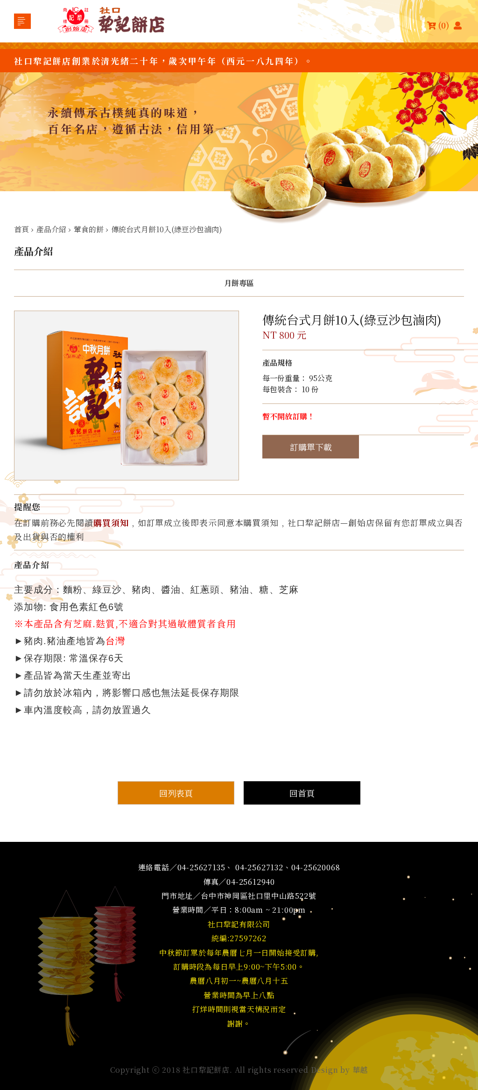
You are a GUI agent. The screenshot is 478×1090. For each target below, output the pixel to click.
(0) (443, 25)
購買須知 (111, 522)
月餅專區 (239, 283)
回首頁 (302, 793)
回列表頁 (176, 793)
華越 (360, 1069)
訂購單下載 (311, 447)
